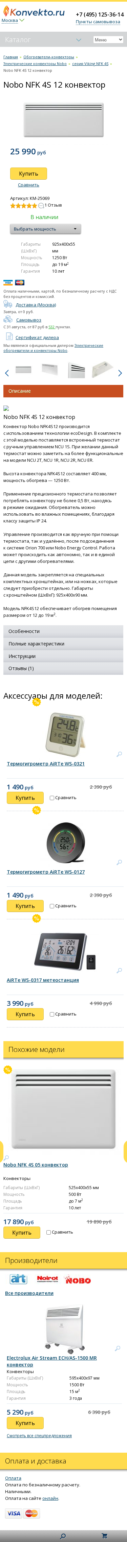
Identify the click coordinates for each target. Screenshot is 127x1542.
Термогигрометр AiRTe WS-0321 (46, 763)
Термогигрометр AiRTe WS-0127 (46, 872)
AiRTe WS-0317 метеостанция (43, 980)
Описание (19, 391)
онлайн (50, 1498)
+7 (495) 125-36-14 (100, 14)
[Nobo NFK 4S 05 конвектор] (6, 1158)
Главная (10, 56)
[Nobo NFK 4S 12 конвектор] (23, 369)
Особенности (24, 631)
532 (52, 326)
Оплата (13, 1478)
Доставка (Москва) (36, 305)
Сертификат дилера (37, 337)
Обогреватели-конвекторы (48, 56)
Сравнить (28, 185)
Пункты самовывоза (98, 22)
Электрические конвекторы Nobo (35, 63)
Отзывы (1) (21, 668)
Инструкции (22, 656)
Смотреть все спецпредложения (39, 1436)
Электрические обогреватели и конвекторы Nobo (53, 348)
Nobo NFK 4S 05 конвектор (35, 1164)
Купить (28, 173)
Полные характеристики (36, 643)
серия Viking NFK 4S (90, 63)
